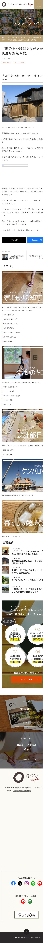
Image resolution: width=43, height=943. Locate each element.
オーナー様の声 (19, 62)
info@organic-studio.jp (22, 791)
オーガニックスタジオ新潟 (10, 37)
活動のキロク (7, 62)
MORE (26, 723)
